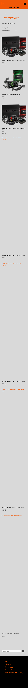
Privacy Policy (10, 670)
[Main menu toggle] (3, 3)
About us (8, 664)
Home (3, 14)
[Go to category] (23, 651)
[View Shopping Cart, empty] (24, 4)
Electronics (7, 14)
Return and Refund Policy (14, 673)
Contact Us (9, 667)
